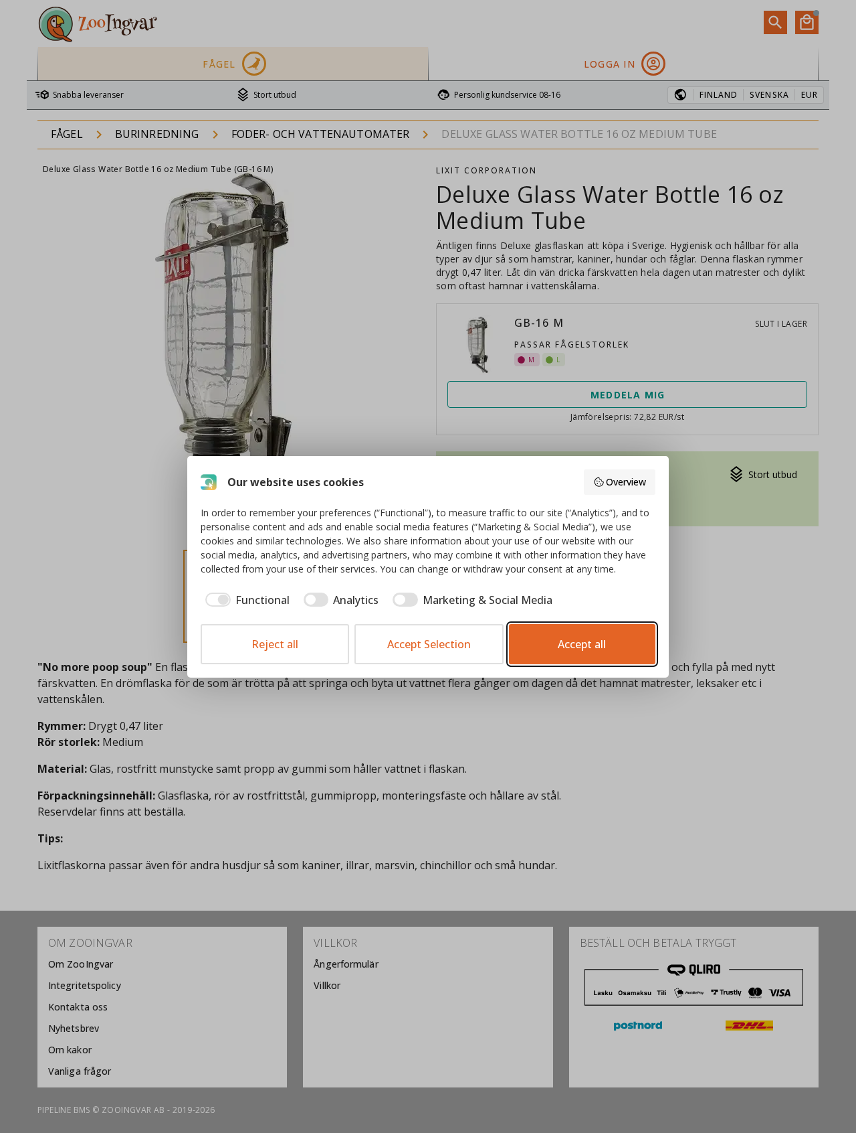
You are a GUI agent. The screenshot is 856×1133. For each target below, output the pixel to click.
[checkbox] (245, 600)
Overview (626, 481)
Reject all (274, 644)
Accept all (582, 644)
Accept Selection (429, 644)
